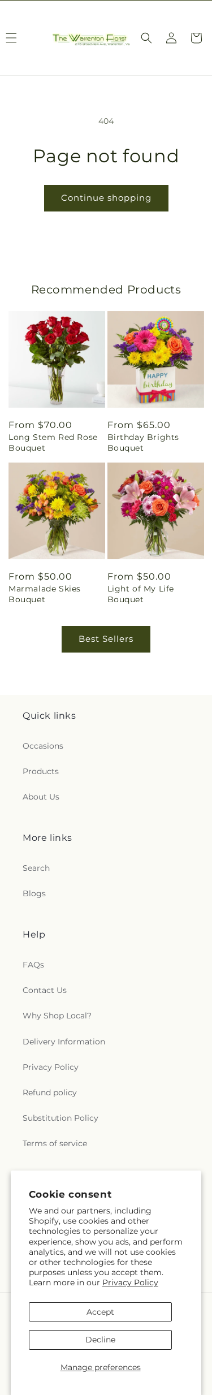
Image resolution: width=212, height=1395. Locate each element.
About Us (41, 797)
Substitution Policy (60, 1118)
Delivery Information (64, 1041)
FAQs (33, 965)
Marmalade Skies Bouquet (44, 594)
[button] (146, 37)
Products (41, 771)
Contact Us (45, 990)
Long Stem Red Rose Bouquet (53, 442)
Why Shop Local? (57, 1015)
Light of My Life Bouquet (141, 594)
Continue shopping (106, 197)
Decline (100, 1339)
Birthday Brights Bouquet (143, 442)
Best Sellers (106, 638)
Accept (100, 1312)
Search (36, 868)
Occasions (43, 746)
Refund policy (50, 1092)
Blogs (34, 893)
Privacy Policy (130, 1282)
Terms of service (55, 1143)
